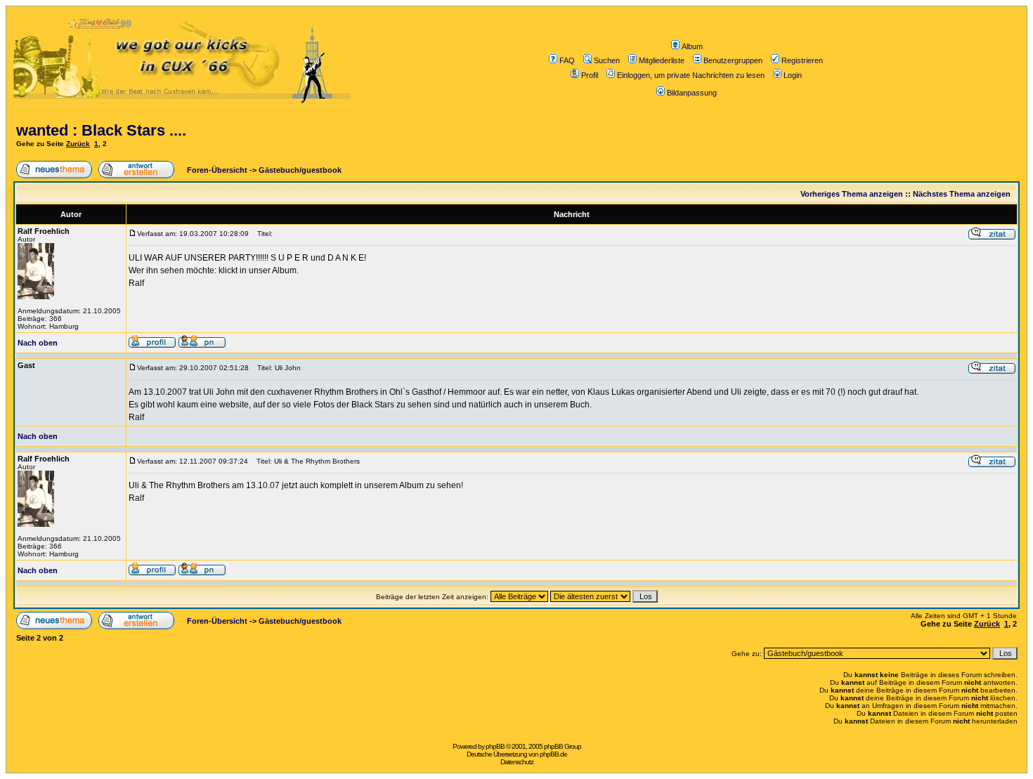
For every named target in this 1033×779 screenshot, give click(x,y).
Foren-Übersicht (216, 170)
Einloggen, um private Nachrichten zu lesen (691, 75)
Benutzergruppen (732, 60)
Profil (589, 75)
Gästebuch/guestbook (300, 170)
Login (793, 75)
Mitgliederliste (661, 60)
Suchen (607, 60)
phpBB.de (553, 754)
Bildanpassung (692, 93)
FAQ (567, 60)
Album (692, 46)
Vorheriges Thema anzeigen (851, 194)
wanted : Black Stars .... (101, 130)
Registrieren (802, 60)
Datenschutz (516, 762)
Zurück (78, 144)
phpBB (495, 746)
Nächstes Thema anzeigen (962, 194)
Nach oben (38, 343)
